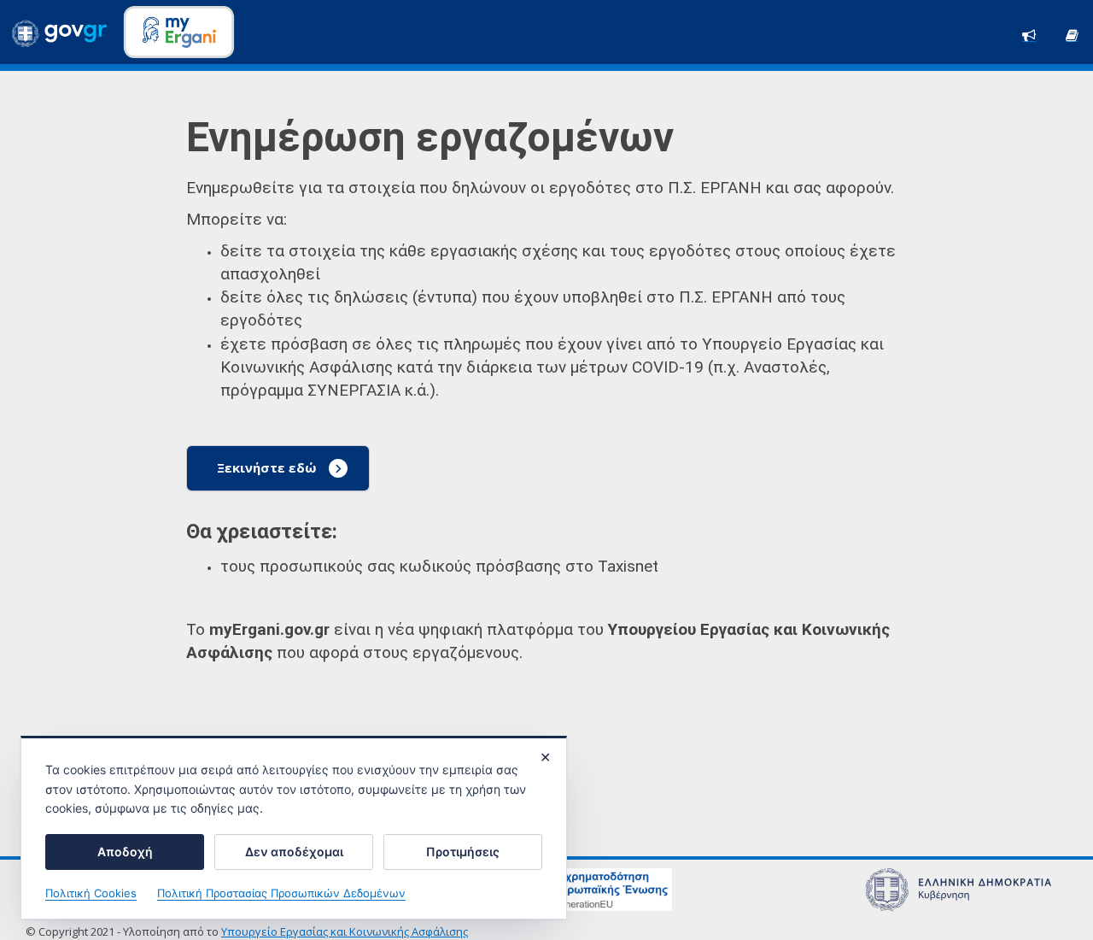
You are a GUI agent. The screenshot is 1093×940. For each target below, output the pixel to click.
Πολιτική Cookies (91, 893)
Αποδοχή (125, 851)
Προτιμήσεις (463, 851)
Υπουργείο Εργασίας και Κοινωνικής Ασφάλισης (344, 931)
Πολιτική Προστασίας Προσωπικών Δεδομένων (281, 893)
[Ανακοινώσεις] (1029, 34)
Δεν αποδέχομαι (294, 851)
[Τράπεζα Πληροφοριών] (1071, 34)
